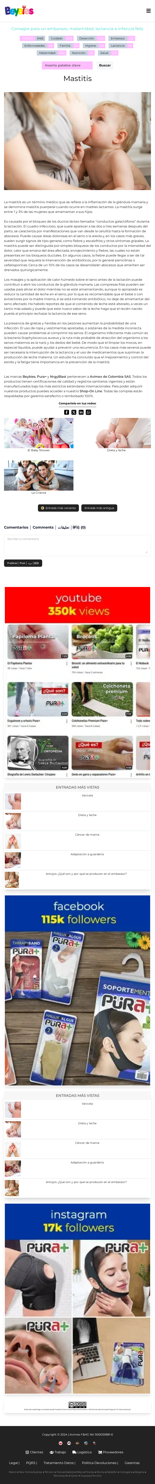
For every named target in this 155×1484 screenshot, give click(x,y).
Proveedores (113, 1452)
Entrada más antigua (99, 508)
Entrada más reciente (61, 508)
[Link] (77, 682)
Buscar (105, 65)
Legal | (14, 1463)
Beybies (29, 377)
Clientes (36, 1452)
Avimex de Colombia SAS (110, 377)
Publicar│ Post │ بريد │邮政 (23, 563)
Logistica (84, 1452)
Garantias (132, 1463)
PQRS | (31, 1463)
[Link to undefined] (60, 1443)
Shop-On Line (91, 391)
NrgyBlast (58, 377)
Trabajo (60, 1452)
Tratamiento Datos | (59, 1463)
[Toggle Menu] (148, 10)
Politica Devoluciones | (100, 1463)
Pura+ (42, 377)
